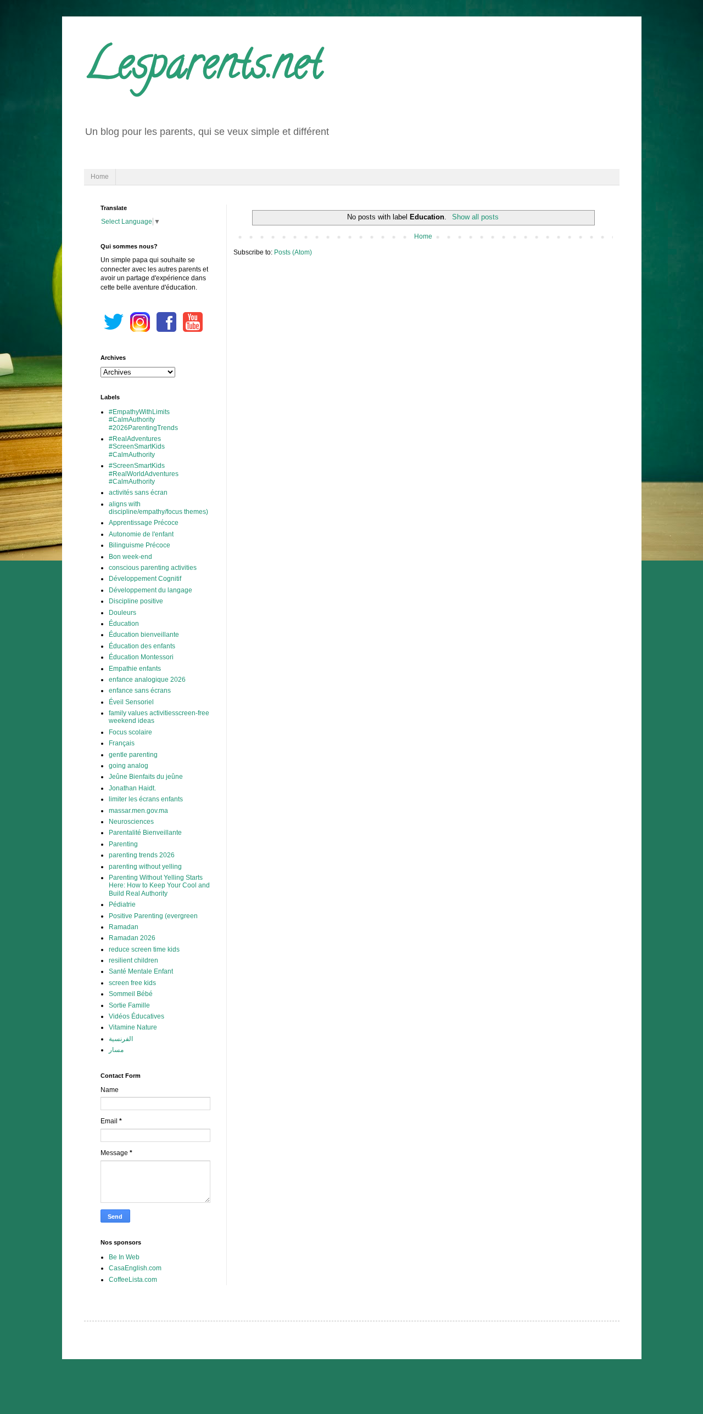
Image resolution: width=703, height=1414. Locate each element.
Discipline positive (136, 601)
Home (100, 176)
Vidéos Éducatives (136, 1016)
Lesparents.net (203, 68)
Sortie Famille (129, 1005)
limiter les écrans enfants (146, 799)
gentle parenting (133, 755)
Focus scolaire (130, 732)
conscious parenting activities (153, 568)
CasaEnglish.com (135, 1268)
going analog (128, 766)
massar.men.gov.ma (138, 811)
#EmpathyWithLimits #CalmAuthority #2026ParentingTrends (143, 420)
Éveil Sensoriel (131, 702)
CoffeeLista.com (133, 1279)
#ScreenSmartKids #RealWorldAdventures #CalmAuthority (143, 473)
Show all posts (475, 217)
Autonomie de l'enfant (141, 534)
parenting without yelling (145, 866)
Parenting (123, 844)
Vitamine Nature (133, 1027)
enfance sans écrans (140, 690)
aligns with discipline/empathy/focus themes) (158, 508)
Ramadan (123, 927)
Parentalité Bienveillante (145, 832)
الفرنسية (121, 1039)
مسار (116, 1050)
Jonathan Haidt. (132, 788)
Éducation (124, 623)
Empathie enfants (135, 668)
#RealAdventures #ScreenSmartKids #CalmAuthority (137, 447)
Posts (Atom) (293, 252)
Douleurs (122, 612)
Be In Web (124, 1257)
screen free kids (132, 983)
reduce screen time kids (144, 949)
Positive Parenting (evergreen (153, 916)
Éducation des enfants (142, 646)
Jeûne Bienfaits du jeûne (146, 776)
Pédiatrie (122, 904)
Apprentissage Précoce (143, 523)
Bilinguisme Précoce (139, 545)
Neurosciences (131, 821)
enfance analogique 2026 (147, 679)
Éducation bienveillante (144, 634)
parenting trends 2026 (142, 855)
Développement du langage (150, 590)
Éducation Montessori (141, 657)
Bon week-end (130, 557)
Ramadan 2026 (132, 938)
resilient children (133, 960)
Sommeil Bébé (131, 994)
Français (122, 743)
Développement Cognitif (145, 578)
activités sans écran (138, 492)
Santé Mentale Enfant (141, 971)
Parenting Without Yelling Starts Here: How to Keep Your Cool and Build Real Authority (159, 885)
